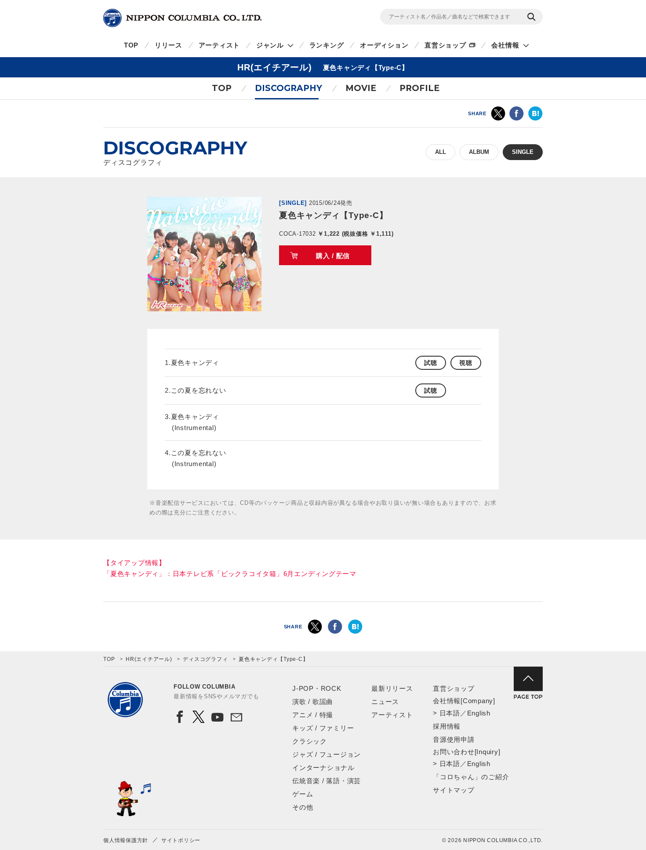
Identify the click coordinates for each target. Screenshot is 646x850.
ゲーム (302, 794)
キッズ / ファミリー (323, 728)
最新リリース (392, 688)
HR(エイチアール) (149, 659)
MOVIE (360, 88)
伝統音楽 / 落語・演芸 (326, 780)
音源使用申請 (454, 739)
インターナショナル (323, 767)
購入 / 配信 (333, 255)
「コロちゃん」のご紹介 (471, 777)
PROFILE (419, 88)
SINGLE (522, 152)
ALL (440, 152)
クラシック (309, 741)
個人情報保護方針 (125, 840)
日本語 (449, 713)
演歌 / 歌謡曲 (312, 701)
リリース (168, 45)
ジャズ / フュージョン (326, 754)
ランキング (326, 45)
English (478, 713)
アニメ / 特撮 (312, 715)
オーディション (384, 45)
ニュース (385, 701)
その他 (302, 807)
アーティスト (219, 45)
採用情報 (447, 726)
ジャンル (270, 45)
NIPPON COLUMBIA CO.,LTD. (182, 18)
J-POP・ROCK (316, 688)
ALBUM (479, 152)
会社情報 (505, 45)
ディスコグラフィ (205, 659)
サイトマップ (454, 790)
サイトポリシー (180, 840)
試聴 (430, 362)
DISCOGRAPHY (288, 88)
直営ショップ (445, 45)
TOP (131, 45)
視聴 (465, 362)
